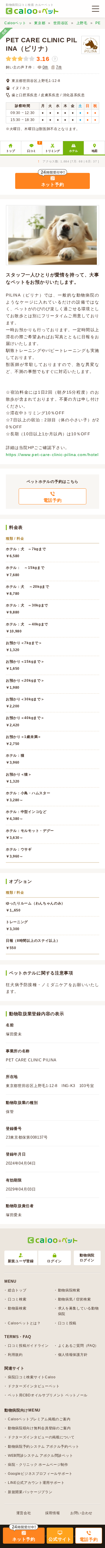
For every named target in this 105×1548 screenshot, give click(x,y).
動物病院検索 (69, 1290)
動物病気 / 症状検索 (74, 1299)
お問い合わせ (81, 1513)
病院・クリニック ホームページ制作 (38, 1465)
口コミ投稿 (67, 1323)
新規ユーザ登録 (21, 1261)
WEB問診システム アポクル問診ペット (40, 1456)
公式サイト (59, 1539)
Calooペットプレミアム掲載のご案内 (39, 1419)
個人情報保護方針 (73, 1355)
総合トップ (17, 1290)
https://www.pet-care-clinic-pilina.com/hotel (52, 454)
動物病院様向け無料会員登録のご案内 (39, 1428)
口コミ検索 (17, 1299)
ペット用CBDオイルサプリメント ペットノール (48, 1395)
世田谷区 (60, 23)
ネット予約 (52, 184)
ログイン (54, 1261)
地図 (94, 150)
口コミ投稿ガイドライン (28, 1346)
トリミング (52, 150)
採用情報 (52, 1513)
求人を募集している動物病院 (78, 1311)
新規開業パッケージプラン (30, 1492)
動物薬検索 (17, 1308)
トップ (10, 150)
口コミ (33, 146)
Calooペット (15, 23)
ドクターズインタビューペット (34, 1386)
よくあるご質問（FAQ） (78, 1346)
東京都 (39, 23)
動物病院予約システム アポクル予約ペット (43, 1446)
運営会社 (23, 1513)
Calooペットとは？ (24, 1323)
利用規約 (15, 1355)
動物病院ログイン (87, 1257)
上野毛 (82, 23)
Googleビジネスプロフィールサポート (40, 1474)
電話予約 (52, 500)
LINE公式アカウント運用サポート (36, 1483)
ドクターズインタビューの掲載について (41, 1437)
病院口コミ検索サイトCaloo (32, 1377)
